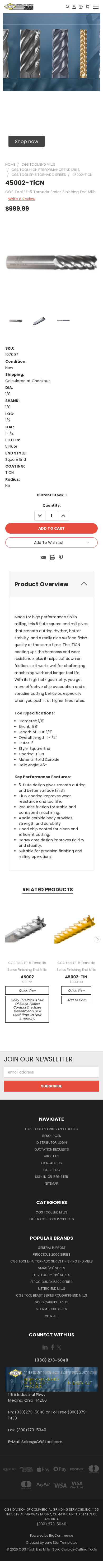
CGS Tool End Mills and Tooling (51, 1129)
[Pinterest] (61, 557)
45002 (27, 977)
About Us (51, 1156)
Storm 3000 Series (51, 1309)
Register (60, 1176)
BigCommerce (61, 1535)
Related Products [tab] (47, 889)
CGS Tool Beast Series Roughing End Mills (51, 1295)
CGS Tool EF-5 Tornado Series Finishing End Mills (51, 1261)
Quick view (27, 990)
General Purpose (51, 1247)
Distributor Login (51, 1142)
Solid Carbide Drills (51, 1302)
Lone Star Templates (61, 1542)
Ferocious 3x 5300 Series (51, 1282)
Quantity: (52, 505)
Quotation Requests (51, 1149)
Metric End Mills (51, 1288)
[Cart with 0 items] (87, 6)
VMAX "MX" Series (51, 1268)
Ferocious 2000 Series (52, 1254)
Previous (6, 939)
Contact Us (51, 1163)
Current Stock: (52, 494)
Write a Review (21, 199)
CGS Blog (51, 1170)
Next (97, 939)
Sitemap (51, 1183)
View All (51, 1316)
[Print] (52, 557)
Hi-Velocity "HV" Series (51, 1275)
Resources (51, 1136)
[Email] (43, 557)
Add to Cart (76, 1000)
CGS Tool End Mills (51, 1212)
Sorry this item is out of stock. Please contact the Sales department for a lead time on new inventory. (27, 1009)
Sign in (41, 1176)
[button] (26, 141)
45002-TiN (76, 977)
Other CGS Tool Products (51, 1219)
